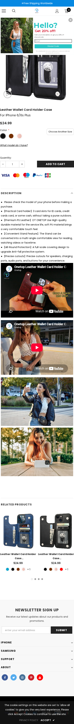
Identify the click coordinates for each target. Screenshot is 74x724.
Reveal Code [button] (53, 46)
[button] (70, 20)
